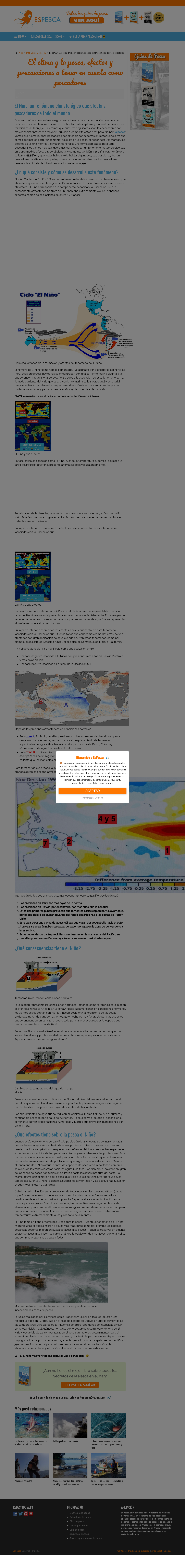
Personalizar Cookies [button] (93, 797)
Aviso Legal (98, 783)
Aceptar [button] (92, 791)
